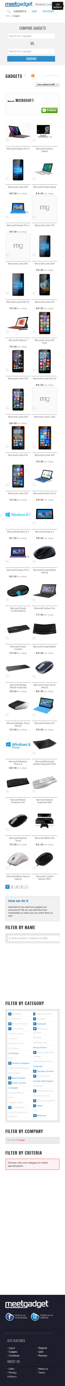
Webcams (41, 1115)
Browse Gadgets (46, 4)
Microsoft (16, 1140)
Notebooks (38, 1066)
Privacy (13, 1372)
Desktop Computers (21, 1063)
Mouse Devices (40, 1047)
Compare (31, 59)
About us (43, 1368)
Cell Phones (13, 1053)
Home (8, 16)
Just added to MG (46, 84)
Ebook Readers (18, 1078)
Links (11, 1368)
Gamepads (13, 1088)
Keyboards (41, 1024)
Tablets (39, 1106)
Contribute (14, 1355)
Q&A (34, 11)
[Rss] (32, 75)
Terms (41, 1372)
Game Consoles (19, 1083)
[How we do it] (24, 76)
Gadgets (20, 11)
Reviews (48, 11)
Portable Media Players (43, 1081)
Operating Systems (45, 1071)
